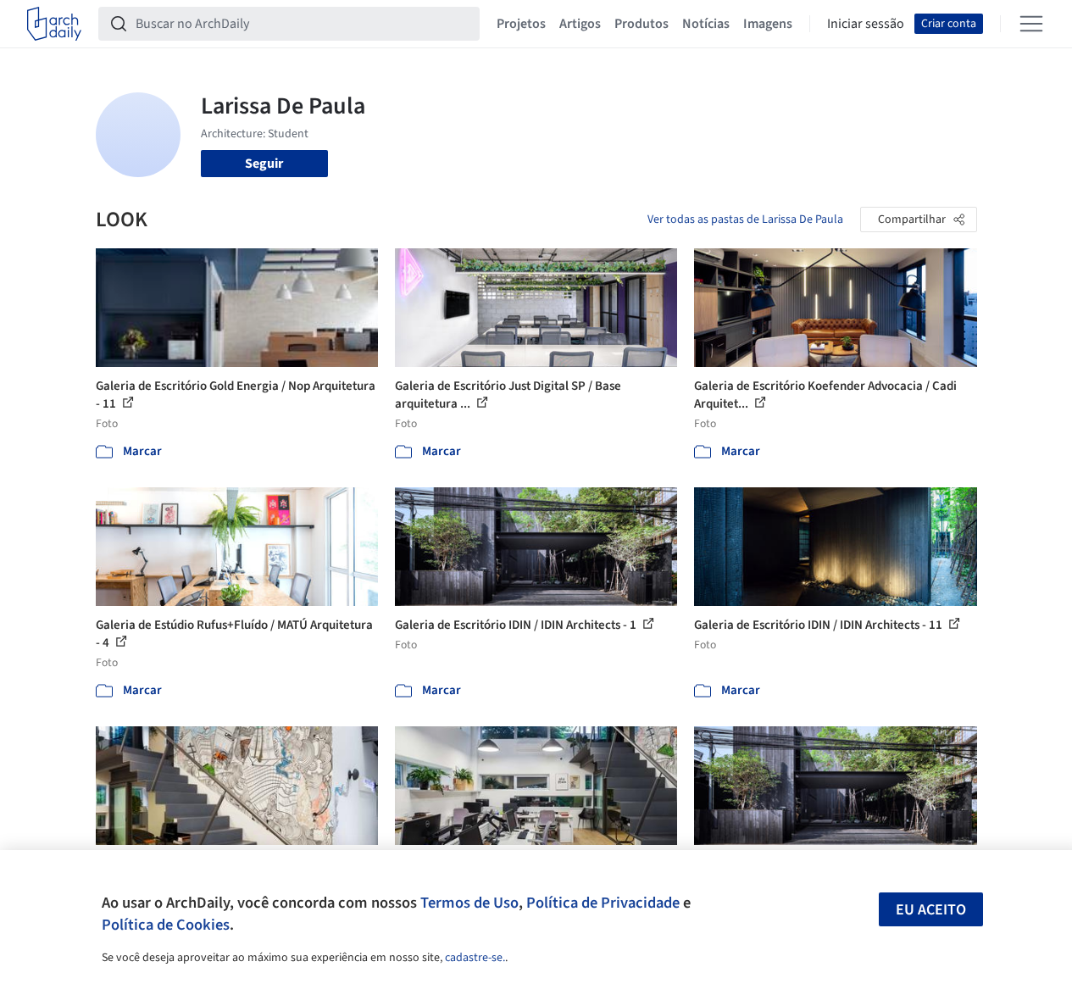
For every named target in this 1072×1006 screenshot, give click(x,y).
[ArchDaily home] (54, 24)
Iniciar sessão (865, 23)
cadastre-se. (475, 957)
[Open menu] (1031, 23)
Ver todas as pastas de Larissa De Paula (745, 219)
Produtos (641, 23)
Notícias (706, 23)
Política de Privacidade (603, 903)
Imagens (767, 23)
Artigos (580, 23)
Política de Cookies (166, 925)
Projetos (521, 23)
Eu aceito (931, 909)
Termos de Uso (469, 903)
